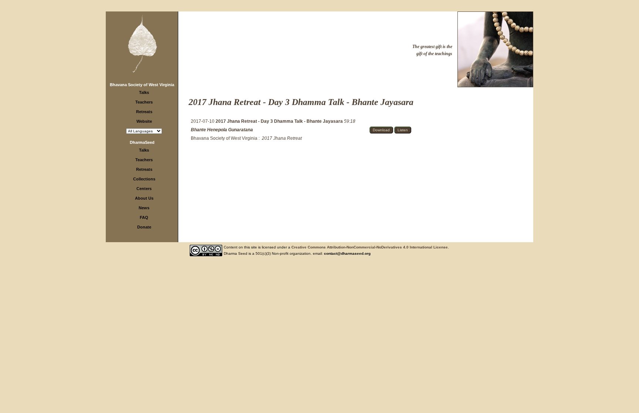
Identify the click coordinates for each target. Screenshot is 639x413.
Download (381, 130)
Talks (144, 92)
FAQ (144, 217)
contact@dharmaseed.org (347, 253)
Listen (403, 130)
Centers (144, 188)
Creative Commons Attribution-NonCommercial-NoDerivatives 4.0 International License (369, 247)
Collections (144, 179)
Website (144, 121)
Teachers (144, 102)
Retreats (144, 111)
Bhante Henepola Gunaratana (222, 129)
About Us (144, 198)
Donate (144, 227)
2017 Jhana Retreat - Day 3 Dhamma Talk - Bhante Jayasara (280, 121)
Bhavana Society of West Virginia (142, 84)
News (144, 208)
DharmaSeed (142, 142)
